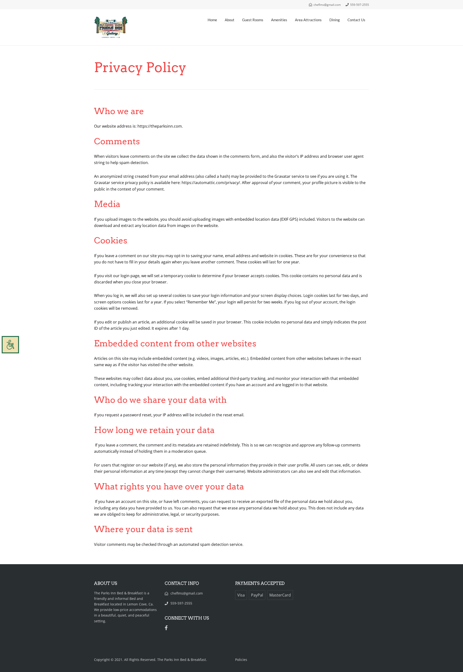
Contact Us (356, 20)
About (229, 20)
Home (212, 20)
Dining (334, 20)
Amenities (279, 20)
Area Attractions (308, 20)
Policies (241, 659)
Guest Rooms (252, 20)
